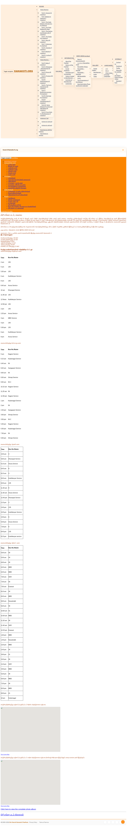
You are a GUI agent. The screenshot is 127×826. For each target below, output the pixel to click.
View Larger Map (5, 754)
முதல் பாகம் (11, 164)
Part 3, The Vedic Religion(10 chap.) (45, 28)
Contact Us (118, 63)
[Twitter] (109, 822)
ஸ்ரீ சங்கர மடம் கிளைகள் (16, 208)
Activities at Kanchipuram (68, 80)
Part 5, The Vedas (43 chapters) (46, 37)
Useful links (69, 83)
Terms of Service (44, 822)
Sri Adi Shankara (66, 69)
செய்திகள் (10, 161)
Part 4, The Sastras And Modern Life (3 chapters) (46, 32)
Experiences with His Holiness (45, 130)
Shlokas (59, 71)
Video (95, 76)
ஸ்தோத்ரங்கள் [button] (8, 190)
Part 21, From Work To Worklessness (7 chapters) (46, 113)
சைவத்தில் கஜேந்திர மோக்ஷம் (17, 188)
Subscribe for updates (118, 71)
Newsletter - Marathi (80, 69)
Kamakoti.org (23, 71)
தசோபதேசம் (12, 181)
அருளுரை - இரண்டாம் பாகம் (16, 185)
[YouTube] (116, 822)
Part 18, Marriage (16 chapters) (45, 96)
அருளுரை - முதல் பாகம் (15, 183)
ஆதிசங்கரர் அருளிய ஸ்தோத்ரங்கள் (19, 191)
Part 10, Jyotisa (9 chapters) (46, 56)
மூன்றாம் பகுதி (12, 168)
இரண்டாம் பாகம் (13, 166)
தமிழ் (106, 68)
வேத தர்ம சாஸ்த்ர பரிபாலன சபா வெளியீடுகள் (22, 206)
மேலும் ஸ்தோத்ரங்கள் (14, 193)
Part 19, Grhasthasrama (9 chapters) (45, 101)
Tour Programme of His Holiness (82, 81)
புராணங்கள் (11, 178)
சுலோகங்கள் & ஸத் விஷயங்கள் (18, 195)
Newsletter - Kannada (80, 73)
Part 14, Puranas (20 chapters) (46, 76)
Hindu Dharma (44, 9)
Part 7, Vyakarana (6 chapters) (46, 45)
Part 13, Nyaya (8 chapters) (45, 73)
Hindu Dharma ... (44, 60)
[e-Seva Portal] (124, 822)
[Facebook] (105, 822)
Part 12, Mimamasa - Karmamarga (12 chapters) (46, 68)
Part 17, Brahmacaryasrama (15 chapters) (45, 92)
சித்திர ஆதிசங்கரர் (14, 200)
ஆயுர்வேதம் (11, 198)
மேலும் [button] (6, 196)
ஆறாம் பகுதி (12, 173)
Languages (108, 65)
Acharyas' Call (44, 118)
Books (41, 6)
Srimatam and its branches (68, 73)
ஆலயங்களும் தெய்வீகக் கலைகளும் (19, 179)
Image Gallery (94, 69)
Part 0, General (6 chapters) (46, 13)
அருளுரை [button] (7, 176)
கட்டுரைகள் (11, 203)
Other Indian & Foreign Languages (108, 74)
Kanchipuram (97, 72)
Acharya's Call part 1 (46, 122)
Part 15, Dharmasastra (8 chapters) (45, 81)
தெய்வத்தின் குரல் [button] (10, 163)
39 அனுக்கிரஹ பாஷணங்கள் (17, 186)
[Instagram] (113, 822)
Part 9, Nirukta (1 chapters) (45, 52)
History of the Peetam (68, 65)
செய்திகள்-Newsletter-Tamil (83, 63)
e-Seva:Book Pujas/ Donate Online (119, 76)
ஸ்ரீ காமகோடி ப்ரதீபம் (14, 205)
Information (69, 58)
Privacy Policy (33, 822)
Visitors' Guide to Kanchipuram (69, 77)
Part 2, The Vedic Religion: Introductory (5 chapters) (46, 23)
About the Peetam (67, 62)
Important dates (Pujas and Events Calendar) (83, 85)
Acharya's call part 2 (46, 126)
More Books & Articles (43, 134)
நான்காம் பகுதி (12, 169)
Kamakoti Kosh (118, 81)
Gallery (96, 65)
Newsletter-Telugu (82, 66)
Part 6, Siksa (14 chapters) (45, 41)
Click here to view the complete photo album (18, 809)
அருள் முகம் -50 (13, 201)
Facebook (119, 66)
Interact (118, 59)
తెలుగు (107, 70)
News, (83, 56)
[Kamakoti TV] (120, 822)
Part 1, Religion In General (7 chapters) (45, 18)
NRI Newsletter (81, 76)
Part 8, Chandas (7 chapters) (46, 48)
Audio (95, 74)
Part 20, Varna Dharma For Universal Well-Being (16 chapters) (46, 107)
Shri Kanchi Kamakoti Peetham (18, 822)
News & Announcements (80, 60)
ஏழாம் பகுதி (11, 174)
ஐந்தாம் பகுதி (12, 171)
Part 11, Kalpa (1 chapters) (45, 64)
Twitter (118, 68)
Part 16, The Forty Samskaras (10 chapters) (46, 86)
